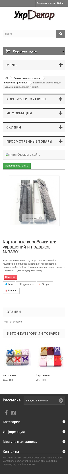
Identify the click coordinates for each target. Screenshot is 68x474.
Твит (10, 284)
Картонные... (10, 375)
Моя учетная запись (20, 441)
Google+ (46, 284)
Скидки (13, 127)
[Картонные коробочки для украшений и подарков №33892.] (50, 356)
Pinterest (12, 290)
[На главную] (6, 78)
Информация (19, 113)
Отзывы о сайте (28, 154)
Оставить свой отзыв (16, 165)
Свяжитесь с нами (46, 3)
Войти (60, 3)
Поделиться (27, 284)
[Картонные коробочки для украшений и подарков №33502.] (17, 356)
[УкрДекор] (34, 15)
